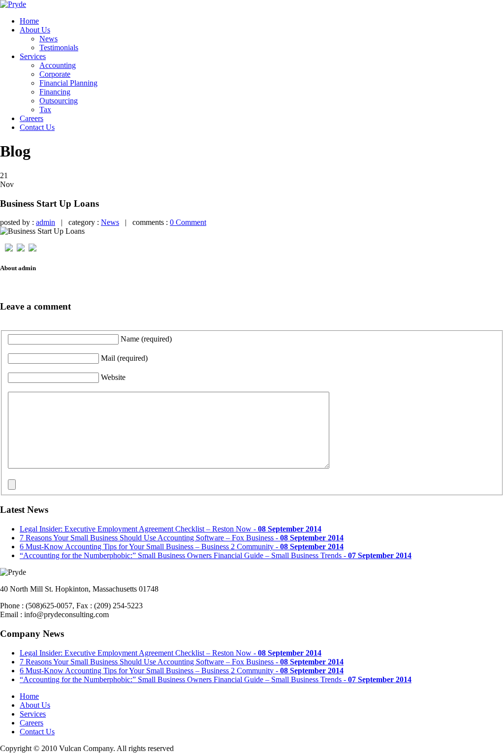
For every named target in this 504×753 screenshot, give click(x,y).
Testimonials (58, 47)
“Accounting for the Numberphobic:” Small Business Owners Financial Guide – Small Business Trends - (215, 555)
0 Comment (188, 222)
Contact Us (37, 127)
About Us (35, 30)
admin (45, 222)
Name (146, 339)
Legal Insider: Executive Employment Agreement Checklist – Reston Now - (170, 529)
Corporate (54, 74)
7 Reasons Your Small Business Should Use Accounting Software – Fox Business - (182, 537)
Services (33, 56)
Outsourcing (58, 100)
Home (29, 21)
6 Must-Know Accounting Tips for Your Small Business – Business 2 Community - (182, 546)
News (48, 38)
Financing (54, 92)
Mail (124, 358)
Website (113, 377)
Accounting (57, 65)
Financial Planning (68, 83)
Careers (31, 118)
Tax (45, 109)
